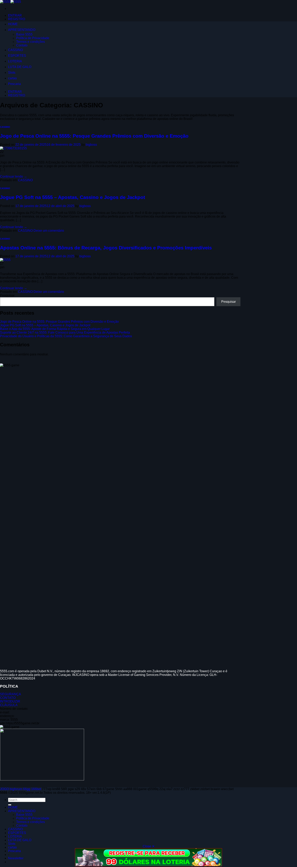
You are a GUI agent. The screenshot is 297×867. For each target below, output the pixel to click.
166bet (36, 789)
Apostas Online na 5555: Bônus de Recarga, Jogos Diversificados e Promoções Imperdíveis (106, 247)
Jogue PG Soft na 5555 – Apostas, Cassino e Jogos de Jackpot (72, 197)
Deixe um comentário (49, 230)
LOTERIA (15, 61)
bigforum (16, 789)
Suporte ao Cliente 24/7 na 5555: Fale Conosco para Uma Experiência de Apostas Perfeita (65, 332)
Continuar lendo (13, 176)
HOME (13, 24)
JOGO (4, 789)
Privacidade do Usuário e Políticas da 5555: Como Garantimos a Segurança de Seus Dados (66, 336)
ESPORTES (17, 55)
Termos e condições (30, 41)
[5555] (10, 1)
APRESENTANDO (21, 29)
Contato (21, 45)
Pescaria (14, 84)
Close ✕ (149, 846)
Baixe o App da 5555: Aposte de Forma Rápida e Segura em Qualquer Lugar (55, 329)
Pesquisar (7, 295)
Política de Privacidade (32, 38)
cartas (12, 78)
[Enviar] (9, 804)
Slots (11, 72)
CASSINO (15, 50)
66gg (26, 789)
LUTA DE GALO (19, 67)
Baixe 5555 (24, 34)
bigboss (91, 144)
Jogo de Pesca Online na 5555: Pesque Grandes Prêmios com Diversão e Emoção (94, 136)
